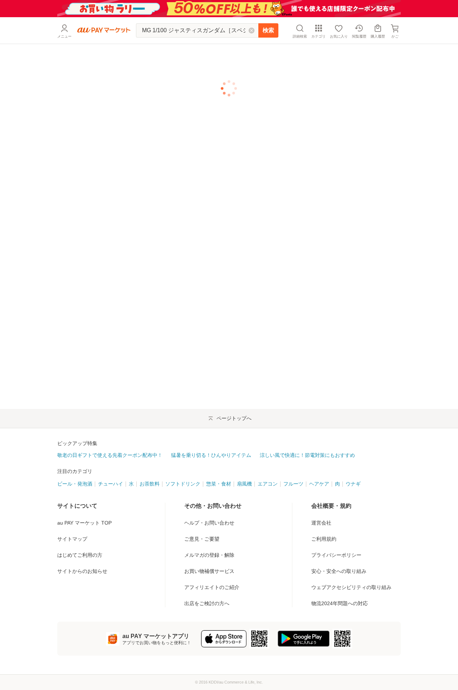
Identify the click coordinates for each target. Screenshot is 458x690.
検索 (268, 30)
